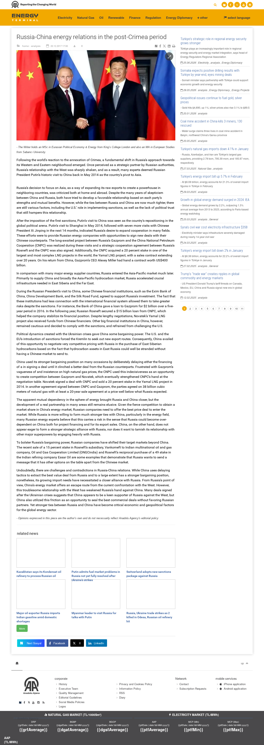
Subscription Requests (192, 688)
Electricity (65, 17)
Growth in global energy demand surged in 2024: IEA (214, 200)
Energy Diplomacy (179, 17)
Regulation (153, 17)
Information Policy (130, 688)
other (203, 17)
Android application (235, 688)
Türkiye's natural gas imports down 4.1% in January (214, 149)
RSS (122, 693)
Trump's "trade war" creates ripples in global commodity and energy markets (209, 276)
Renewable (116, 17)
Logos (62, 706)
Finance (134, 17)
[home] (16, 663)
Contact (184, 684)
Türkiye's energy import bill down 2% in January (211, 251)
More (22, 628)
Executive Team (68, 688)
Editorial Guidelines (70, 697)
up (242, 663)
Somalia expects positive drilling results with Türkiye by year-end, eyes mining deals (209, 73)
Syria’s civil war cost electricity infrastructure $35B (214, 227)
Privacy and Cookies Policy (135, 684)
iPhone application (235, 684)
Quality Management (71, 693)
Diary (122, 697)
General (213, 219)
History (63, 684)
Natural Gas (85, 17)
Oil (101, 17)
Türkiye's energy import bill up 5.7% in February (211, 176)
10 (236, 308)
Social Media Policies (72, 702)
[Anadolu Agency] (25, 17)
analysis (35, 46)
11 (242, 308)
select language (238, 17)
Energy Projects (240, 90)
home (25, 46)
